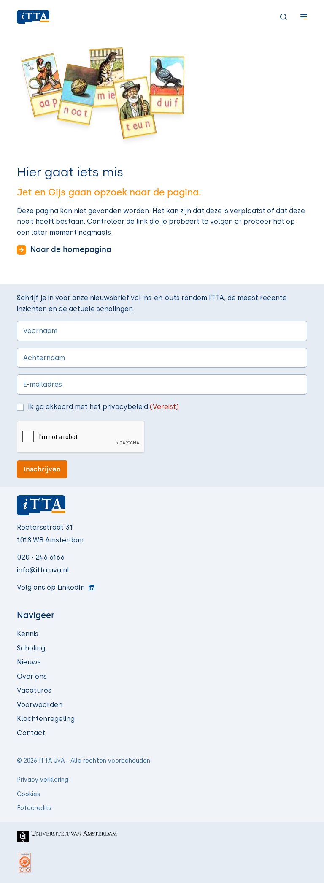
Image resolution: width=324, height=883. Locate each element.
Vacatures (34, 690)
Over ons (32, 676)
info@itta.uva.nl (43, 570)
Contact (31, 733)
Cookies (28, 794)
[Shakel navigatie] (297, 17)
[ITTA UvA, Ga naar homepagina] (33, 17)
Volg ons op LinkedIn (51, 587)
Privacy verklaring (42, 779)
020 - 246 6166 (41, 557)
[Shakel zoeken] (277, 17)
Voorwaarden (39, 705)
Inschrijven (42, 469)
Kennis (27, 634)
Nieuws (29, 662)
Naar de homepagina (70, 249)
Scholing (31, 648)
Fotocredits (34, 808)
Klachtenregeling (46, 719)
